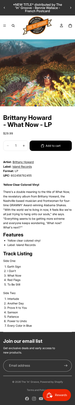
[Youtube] (41, 398)
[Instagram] (34, 398)
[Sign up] (66, 365)
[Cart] (70, 25)
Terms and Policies (37, 389)
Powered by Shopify (51, 381)
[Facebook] (27, 398)
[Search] (13, 25)
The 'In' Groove (30, 381)
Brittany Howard (23, 162)
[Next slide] (70, 7)
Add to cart (53, 145)
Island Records (22, 166)
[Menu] (4, 25)
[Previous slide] (4, 7)
